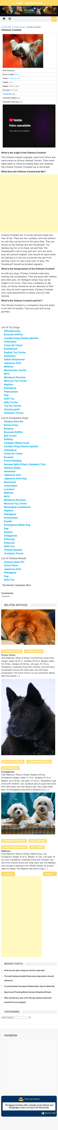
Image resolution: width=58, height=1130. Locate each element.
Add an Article (34, 2)
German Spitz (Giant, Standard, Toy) (25, 464)
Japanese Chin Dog (15, 478)
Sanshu (8, 532)
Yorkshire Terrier (14, 412)
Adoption (9, 874)
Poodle (8, 521)
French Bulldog (12, 460)
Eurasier (9, 457)
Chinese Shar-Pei (14, 561)
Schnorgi (9, 539)
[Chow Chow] (29, 627)
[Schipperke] (29, 717)
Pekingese (10, 388)
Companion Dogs (39, 761)
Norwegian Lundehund (17, 507)
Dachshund (10, 348)
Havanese (10, 355)
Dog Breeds (10, 768)
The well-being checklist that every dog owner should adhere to (29, 978)
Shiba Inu (9, 542)
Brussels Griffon (13, 334)
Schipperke (10, 535)
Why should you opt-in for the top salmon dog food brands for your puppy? (28, 1000)
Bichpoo (8, 428)
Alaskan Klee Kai (13, 421)
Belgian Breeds (13, 761)
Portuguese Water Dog (17, 524)
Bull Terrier (10, 435)
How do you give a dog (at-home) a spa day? (24, 970)
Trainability (7, 94)
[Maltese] (29, 813)
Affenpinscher (12, 331)
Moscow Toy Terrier (15, 380)
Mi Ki (7, 373)
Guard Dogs (33, 651)
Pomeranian (11, 391)
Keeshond (10, 482)
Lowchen (9, 489)
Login (19, 2)
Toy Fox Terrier (12, 405)
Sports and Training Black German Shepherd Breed (27, 992)
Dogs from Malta (14, 847)
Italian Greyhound (14, 359)
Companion (12, 78)
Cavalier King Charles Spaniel (21, 338)
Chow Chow (11, 565)
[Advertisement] (29, 203)
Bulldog (8, 439)
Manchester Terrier (15, 370)
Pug (6, 395)
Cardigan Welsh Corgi (16, 442)
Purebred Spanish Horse (51, 874)
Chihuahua (10, 341)
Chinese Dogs (12, 651)
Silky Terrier (11, 402)
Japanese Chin (12, 363)
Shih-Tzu (9, 398)
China (17, 74)
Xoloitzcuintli (11, 409)
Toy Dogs (37, 847)
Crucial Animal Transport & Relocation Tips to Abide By (29, 986)
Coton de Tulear (13, 345)
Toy (18, 78)
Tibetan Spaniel (13, 549)
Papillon (8, 384)
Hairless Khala (12, 467)
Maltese (8, 366)
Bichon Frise (11, 425)
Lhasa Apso (10, 485)
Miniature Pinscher (15, 377)
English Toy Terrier (15, 352)
